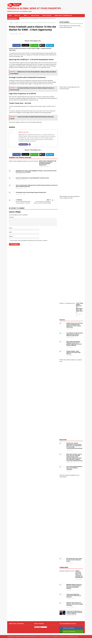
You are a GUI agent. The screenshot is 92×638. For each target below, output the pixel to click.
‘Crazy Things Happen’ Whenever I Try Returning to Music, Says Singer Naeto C (79, 307)
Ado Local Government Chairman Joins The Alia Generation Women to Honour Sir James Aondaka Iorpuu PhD (37, 185)
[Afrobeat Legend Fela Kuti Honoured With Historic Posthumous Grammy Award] (71, 197)
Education (63, 439)
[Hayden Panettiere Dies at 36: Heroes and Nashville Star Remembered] (67, 571)
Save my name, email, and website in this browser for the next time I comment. (28, 240)
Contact (41, 636)
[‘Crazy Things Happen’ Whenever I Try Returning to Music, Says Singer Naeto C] (67, 303)
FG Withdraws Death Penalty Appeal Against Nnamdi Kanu (31, 192)
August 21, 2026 (19, 194)
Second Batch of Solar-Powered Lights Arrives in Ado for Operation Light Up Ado (74, 334)
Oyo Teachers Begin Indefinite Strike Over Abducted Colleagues (74, 468)
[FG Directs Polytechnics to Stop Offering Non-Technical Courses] (12, 179)
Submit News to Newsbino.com (63, 15)
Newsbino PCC (63, 636)
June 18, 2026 (69, 355)
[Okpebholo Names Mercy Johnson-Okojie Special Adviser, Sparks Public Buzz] (71, 87)
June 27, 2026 (69, 347)
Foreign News (64, 567)
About (37, 636)
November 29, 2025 (70, 607)
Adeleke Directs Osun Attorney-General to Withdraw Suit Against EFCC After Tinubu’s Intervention (74, 325)
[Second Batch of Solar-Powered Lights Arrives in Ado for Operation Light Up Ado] (62, 334)
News (25, 15)
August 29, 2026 (42, 166)
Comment (11, 217)
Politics (62, 320)
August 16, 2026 (70, 462)
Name (10, 228)
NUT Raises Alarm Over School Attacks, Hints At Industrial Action (74, 560)
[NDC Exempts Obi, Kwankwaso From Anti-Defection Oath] (71, 360)
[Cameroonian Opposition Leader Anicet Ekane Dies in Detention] (62, 596)
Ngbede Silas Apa (23, 132)
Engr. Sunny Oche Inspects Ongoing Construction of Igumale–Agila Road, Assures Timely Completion (74, 343)
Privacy (76, 636)
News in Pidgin (35, 15)
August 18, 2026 (70, 328)
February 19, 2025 (14, 33)
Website (11, 236)
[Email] (30, 144)
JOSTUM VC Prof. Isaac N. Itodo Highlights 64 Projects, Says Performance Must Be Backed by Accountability (36, 171)
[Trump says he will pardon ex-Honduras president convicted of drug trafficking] (62, 613)
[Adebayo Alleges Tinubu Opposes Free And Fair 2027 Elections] (62, 353)
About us (17, 15)
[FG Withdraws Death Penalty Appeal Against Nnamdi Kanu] (12, 194)
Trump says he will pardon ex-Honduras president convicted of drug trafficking (74, 612)
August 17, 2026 (70, 337)
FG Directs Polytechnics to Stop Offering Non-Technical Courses (32, 178)
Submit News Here (47, 636)
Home (10, 15)
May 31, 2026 (69, 470)
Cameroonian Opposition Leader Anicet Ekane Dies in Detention (73, 596)
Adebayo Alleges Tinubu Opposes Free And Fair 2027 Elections (73, 352)
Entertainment (64, 22)
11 (74, 450)
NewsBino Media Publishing (29, 636)
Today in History (47, 15)
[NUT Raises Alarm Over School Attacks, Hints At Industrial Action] (62, 560)
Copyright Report (55, 636)
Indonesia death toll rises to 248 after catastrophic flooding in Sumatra (74, 604)
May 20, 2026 (69, 562)
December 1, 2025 (70, 598)
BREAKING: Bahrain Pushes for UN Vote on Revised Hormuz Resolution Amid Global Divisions (74, 586)
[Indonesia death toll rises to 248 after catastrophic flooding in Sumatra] (62, 604)
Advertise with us (70, 636)
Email (10, 232)
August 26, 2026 (19, 179)
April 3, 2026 (69, 590)
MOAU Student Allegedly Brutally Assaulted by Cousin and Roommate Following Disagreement (47, 163)
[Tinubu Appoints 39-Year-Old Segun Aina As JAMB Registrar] (71, 476)
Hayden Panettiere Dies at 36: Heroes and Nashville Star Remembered (79, 574)
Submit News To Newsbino (16, 623)
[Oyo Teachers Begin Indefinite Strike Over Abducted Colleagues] (62, 468)
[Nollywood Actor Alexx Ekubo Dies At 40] (71, 26)
